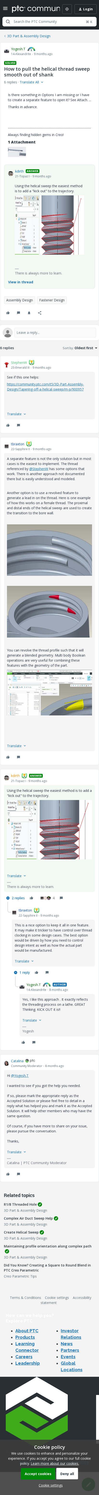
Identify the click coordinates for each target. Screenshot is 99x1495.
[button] (5, 10)
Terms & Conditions (25, 1297)
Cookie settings (57, 1297)
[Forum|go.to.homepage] (32, 9)
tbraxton (17, 444)
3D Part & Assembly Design (28, 36)
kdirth (19, 171)
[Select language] (67, 9)
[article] (49, 394)
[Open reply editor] (49, 332)
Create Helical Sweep (21, 1232)
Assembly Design (19, 300)
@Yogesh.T (20, 1075)
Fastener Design (52, 300)
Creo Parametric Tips (20, 1276)
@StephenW (38, 468)
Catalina (17, 1061)
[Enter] (7, 21)
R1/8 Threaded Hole (20, 1204)
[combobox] (49, 21)
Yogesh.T (18, 49)
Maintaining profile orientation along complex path (48, 1246)
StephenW (19, 362)
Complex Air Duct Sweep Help (28, 1218)
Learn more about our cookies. (55, 1463)
